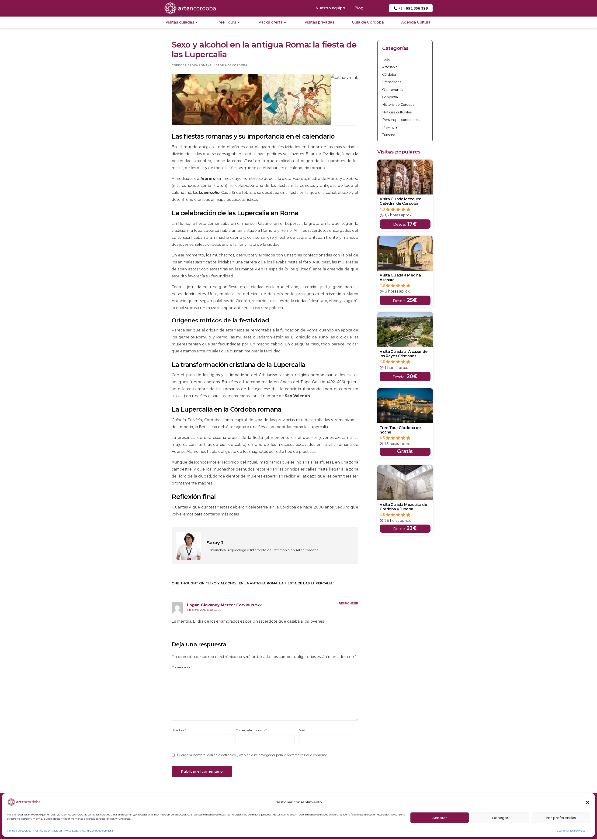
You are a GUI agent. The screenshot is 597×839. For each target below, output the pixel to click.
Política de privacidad (47, 830)
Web (302, 730)
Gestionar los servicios (570, 830)
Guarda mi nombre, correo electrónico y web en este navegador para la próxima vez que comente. (252, 755)
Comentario (182, 667)
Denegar (500, 817)
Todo (386, 59)
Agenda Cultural (416, 22)
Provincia (389, 127)
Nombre (179, 730)
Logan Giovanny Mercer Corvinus (220, 605)
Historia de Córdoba (230, 65)
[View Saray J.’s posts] (188, 546)
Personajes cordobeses (401, 120)
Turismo (388, 135)
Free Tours (226, 22)
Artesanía (389, 67)
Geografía (390, 97)
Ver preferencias (561, 817)
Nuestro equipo (330, 8)
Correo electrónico (251, 730)
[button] (587, 802)
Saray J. (215, 543)
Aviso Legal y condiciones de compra (88, 830)
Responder (348, 603)
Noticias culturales (397, 112)
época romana (199, 65)
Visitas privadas (319, 22)
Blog (358, 8)
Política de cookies (19, 830)
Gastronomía (392, 90)
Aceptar (439, 817)
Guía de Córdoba (368, 22)
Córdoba (179, 65)
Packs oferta (270, 22)
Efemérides (391, 82)
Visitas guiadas (180, 22)
